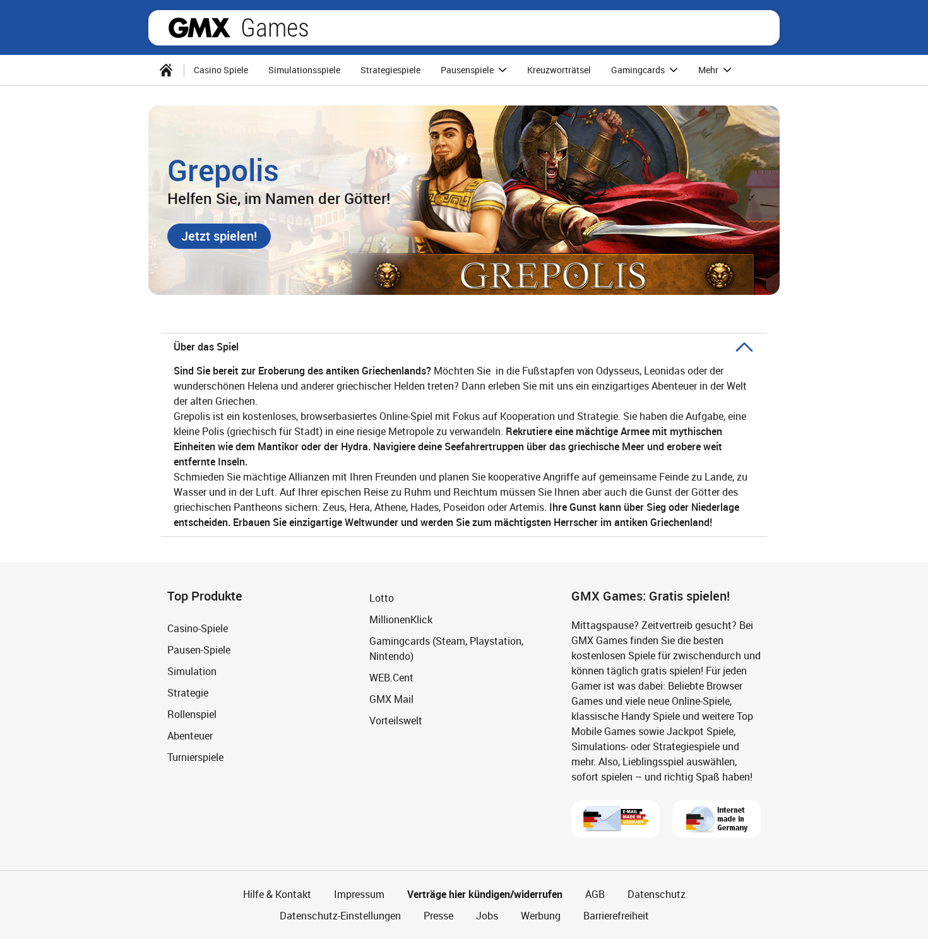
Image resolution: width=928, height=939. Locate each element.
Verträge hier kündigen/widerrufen (484, 894)
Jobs (487, 916)
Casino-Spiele (197, 628)
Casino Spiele (221, 70)
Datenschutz (657, 894)
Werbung (541, 916)
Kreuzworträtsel (559, 70)
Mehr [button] (709, 70)
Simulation (192, 671)
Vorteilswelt (395, 720)
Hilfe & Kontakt (277, 894)
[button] (219, 236)
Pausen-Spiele (198, 650)
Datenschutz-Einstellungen (340, 916)
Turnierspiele (195, 757)
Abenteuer (190, 736)
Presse (438, 916)
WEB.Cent (391, 678)
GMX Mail (391, 699)
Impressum (359, 894)
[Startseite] (166, 70)
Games (275, 28)
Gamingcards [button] (639, 70)
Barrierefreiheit (616, 916)
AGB (595, 894)
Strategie (187, 693)
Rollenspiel (192, 714)
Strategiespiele (390, 70)
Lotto (381, 598)
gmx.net (199, 28)
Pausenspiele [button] (468, 70)
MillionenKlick (400, 619)
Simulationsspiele (304, 70)
